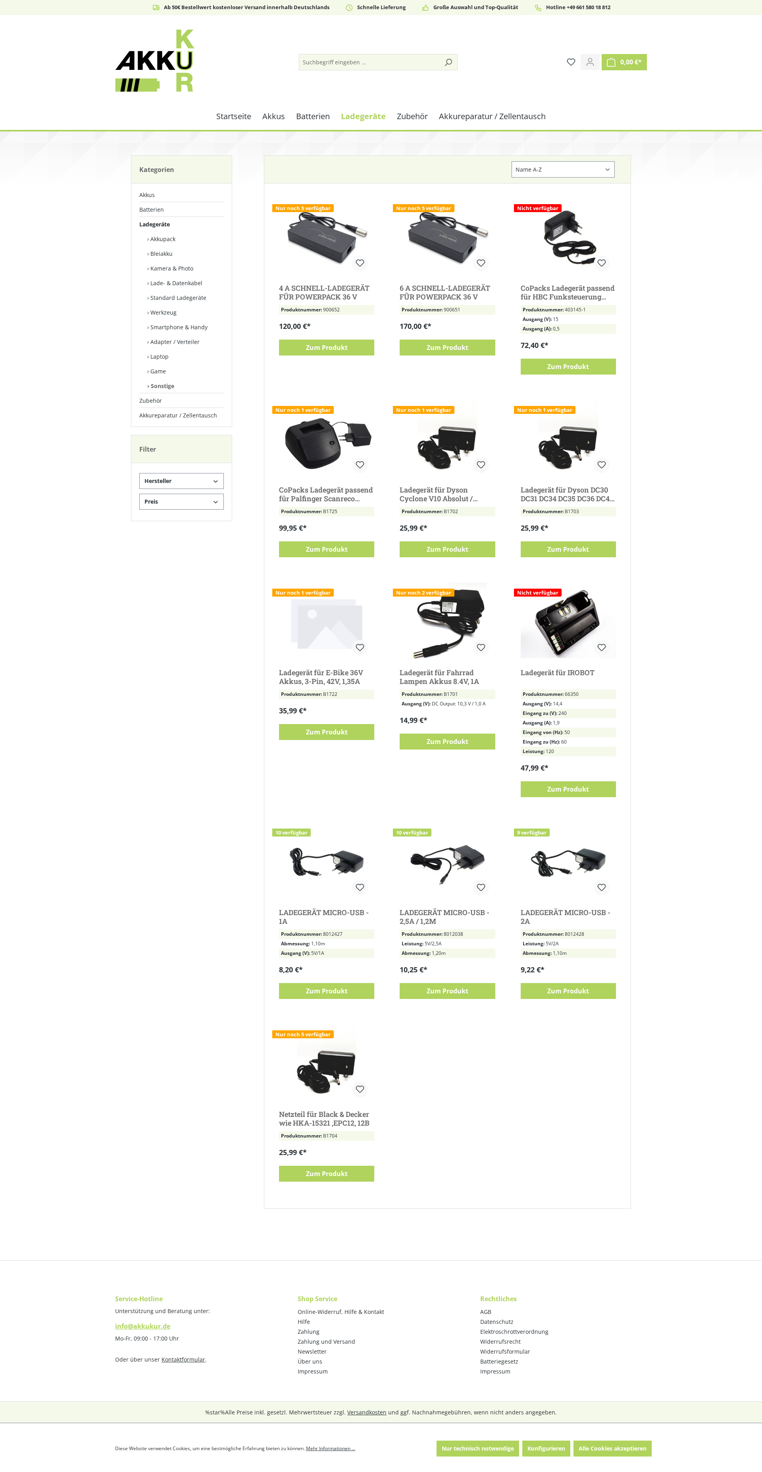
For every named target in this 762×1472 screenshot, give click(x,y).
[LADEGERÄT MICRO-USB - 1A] (326, 862)
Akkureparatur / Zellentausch (178, 415)
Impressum (313, 1371)
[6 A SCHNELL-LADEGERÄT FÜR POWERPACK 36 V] (447, 238)
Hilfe (304, 1321)
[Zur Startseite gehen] (154, 60)
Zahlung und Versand (326, 1341)
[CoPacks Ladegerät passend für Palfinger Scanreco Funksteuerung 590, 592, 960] (326, 439)
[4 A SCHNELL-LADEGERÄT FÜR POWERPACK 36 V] (326, 238)
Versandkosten (367, 1412)
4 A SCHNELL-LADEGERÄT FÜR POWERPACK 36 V (324, 292)
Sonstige (162, 386)
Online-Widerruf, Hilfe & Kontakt (341, 1312)
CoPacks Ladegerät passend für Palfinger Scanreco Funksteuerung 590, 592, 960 (326, 494)
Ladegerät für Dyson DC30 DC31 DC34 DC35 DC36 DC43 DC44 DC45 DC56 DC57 (567, 494)
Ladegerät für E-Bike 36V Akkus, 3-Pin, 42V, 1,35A (321, 677)
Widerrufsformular (505, 1351)
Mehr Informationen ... (330, 1448)
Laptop (159, 356)
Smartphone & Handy (179, 327)
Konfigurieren (546, 1448)
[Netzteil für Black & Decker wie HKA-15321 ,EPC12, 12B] (326, 1064)
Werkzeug (163, 312)
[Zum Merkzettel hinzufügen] (360, 263)
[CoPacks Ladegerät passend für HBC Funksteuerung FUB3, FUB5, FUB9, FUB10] (568, 238)
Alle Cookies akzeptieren (613, 1448)
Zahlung (308, 1331)
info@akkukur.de (142, 1326)
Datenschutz (497, 1321)
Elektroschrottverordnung (514, 1331)
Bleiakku (161, 253)
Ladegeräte (154, 224)
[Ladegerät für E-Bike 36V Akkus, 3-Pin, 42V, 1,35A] (326, 622)
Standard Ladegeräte (178, 297)
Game (158, 371)
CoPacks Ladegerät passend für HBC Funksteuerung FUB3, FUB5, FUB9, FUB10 (568, 292)
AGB (485, 1312)
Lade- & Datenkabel (176, 283)
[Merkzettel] (571, 62)
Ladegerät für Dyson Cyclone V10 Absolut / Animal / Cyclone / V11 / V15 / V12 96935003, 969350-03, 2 (447, 494)
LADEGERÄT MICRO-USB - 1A (324, 916)
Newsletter (312, 1351)
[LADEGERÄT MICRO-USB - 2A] (568, 862)
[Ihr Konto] (590, 62)
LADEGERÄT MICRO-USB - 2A (565, 916)
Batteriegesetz (499, 1361)
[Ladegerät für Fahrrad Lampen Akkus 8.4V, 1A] (447, 622)
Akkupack (162, 239)
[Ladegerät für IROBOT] (568, 622)
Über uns (310, 1361)
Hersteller (157, 481)
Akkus (147, 195)
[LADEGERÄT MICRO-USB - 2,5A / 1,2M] (447, 862)
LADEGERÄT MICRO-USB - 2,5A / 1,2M (444, 916)
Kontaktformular (183, 1359)
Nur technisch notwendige (478, 1448)
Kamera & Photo (171, 268)
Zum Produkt (327, 347)
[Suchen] (448, 62)
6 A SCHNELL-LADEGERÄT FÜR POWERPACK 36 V (445, 292)
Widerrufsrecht (500, 1341)
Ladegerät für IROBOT (558, 672)
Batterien (151, 209)
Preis (151, 501)
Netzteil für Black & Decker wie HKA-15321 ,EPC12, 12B (324, 1118)
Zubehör (150, 400)
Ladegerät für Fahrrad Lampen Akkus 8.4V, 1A (439, 677)
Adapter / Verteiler (175, 342)
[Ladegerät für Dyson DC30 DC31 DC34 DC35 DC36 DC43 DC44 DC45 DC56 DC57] (568, 439)
